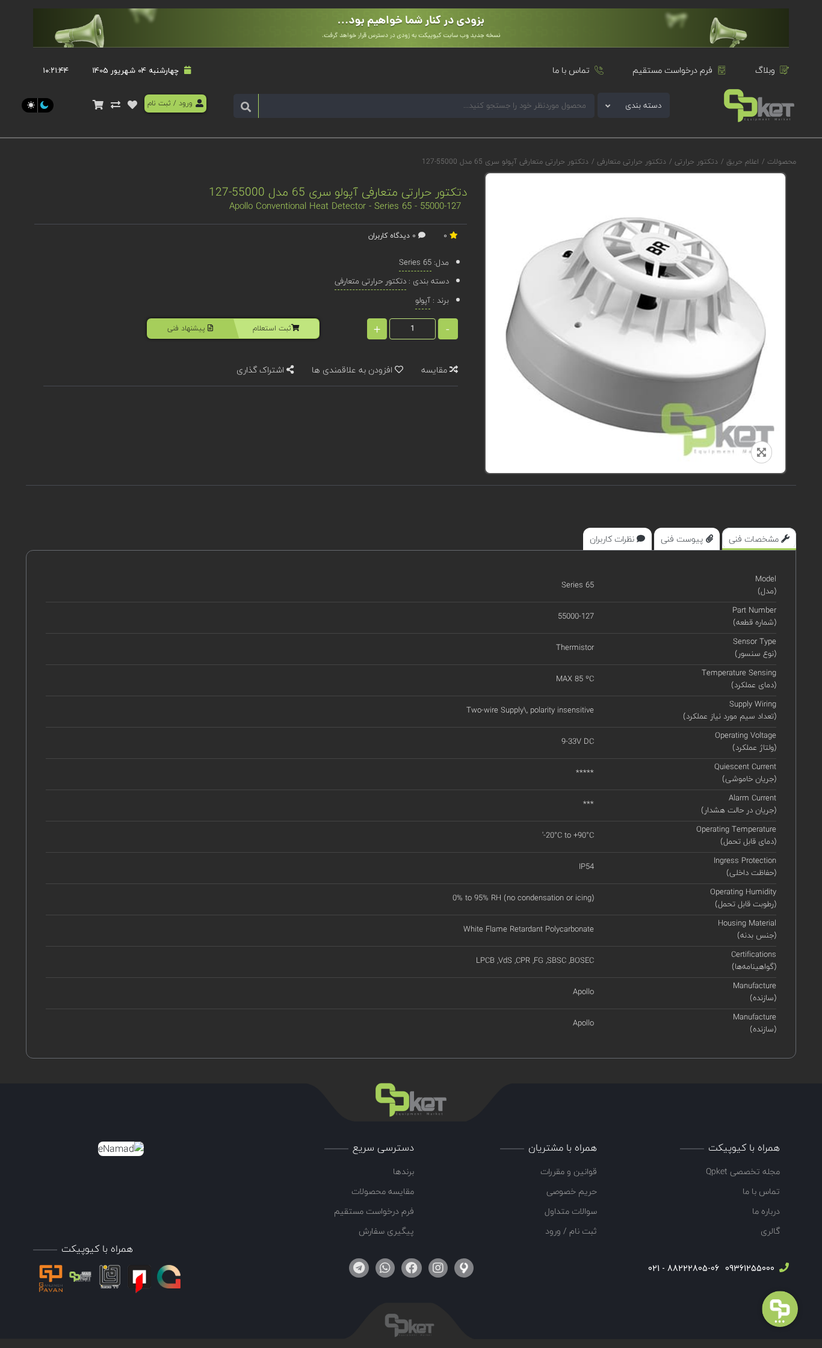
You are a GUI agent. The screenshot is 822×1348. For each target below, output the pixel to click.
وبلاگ (765, 70)
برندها (403, 1171)
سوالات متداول (571, 1211)
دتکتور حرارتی (695, 161)
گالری (770, 1230)
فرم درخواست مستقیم (672, 70)
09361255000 (748, 1268)
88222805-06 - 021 (683, 1268)
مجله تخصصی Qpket (743, 1171)
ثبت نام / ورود (571, 1230)
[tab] (759, 539)
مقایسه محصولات (382, 1191)
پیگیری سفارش (386, 1230)
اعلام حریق (741, 161)
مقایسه (435, 369)
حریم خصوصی (571, 1191)
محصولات (781, 161)
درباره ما (766, 1211)
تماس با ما (571, 70)
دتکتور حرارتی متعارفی (630, 161)
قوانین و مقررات (568, 1171)
